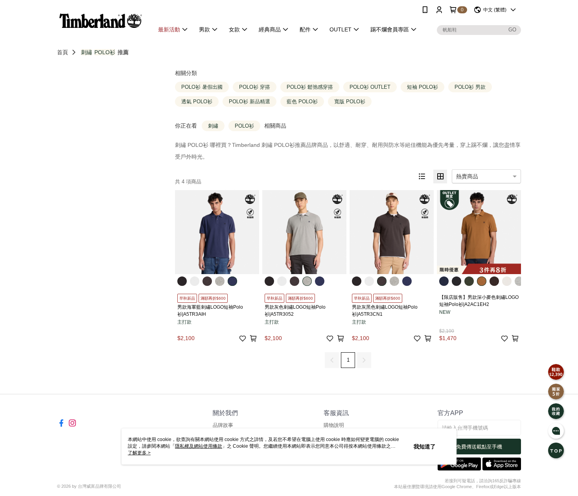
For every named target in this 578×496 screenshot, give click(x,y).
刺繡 (86, 52)
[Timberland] (100, 20)
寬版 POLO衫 (349, 101)
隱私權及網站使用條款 (198, 446)
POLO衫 (104, 52)
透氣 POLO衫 (196, 101)
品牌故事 (223, 425)
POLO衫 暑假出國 (202, 87)
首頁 (62, 52)
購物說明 (334, 425)
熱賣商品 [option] (467, 176)
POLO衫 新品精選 (249, 101)
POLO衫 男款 (470, 87)
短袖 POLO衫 (422, 87)
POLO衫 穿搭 (254, 87)
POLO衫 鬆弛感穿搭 (310, 87)
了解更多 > (139, 453)
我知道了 (425, 446)
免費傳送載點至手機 (479, 447)
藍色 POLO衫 (302, 101)
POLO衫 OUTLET (370, 87)
